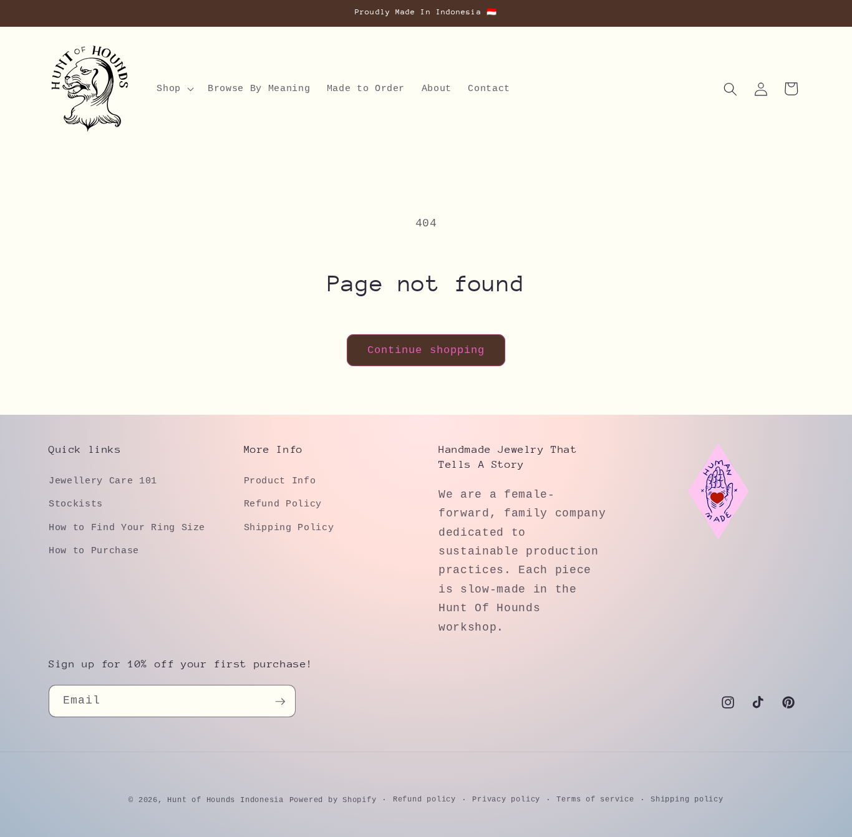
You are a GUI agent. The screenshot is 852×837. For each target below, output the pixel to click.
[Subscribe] (280, 701)
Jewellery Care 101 (103, 480)
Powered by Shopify (333, 800)
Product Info (280, 480)
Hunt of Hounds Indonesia (225, 800)
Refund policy (424, 799)
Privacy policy (506, 799)
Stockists (76, 504)
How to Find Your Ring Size (127, 527)
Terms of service (595, 799)
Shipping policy (687, 799)
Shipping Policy (289, 527)
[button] (174, 89)
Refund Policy (283, 504)
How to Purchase (94, 550)
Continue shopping (426, 350)
